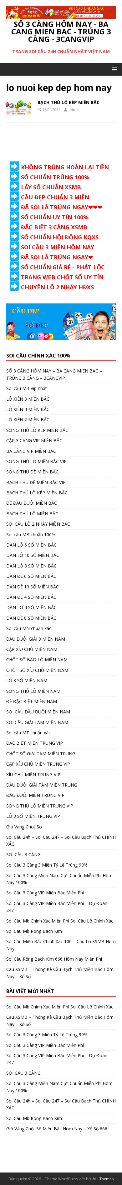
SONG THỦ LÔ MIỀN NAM (33, 691)
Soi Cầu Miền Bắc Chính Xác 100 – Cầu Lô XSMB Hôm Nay (61, 944)
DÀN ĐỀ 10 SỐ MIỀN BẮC (32, 587)
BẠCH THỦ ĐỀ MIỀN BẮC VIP (36, 482)
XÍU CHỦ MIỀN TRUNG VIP (33, 775)
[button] (113, 68)
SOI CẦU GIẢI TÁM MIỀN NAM (37, 722)
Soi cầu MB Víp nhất (26, 388)
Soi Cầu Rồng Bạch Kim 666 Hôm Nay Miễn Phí (54, 959)
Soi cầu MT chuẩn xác (28, 733)
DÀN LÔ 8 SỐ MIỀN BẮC (31, 566)
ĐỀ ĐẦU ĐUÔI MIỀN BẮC (31, 503)
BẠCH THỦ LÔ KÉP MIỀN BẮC (68, 102)
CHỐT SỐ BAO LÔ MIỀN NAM (37, 659)
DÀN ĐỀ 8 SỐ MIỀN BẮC (31, 618)
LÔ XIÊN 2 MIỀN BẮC (27, 419)
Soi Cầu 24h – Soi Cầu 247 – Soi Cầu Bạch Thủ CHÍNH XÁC (61, 840)
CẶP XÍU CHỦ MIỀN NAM (31, 649)
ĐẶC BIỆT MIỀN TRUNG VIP (34, 743)
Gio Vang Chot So (24, 827)
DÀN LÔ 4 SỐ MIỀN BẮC (31, 607)
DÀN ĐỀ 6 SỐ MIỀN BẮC (31, 576)
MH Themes (103, 1179)
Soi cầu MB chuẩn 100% (30, 535)
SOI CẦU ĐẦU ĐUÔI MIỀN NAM (38, 712)
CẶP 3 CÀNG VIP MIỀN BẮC (34, 440)
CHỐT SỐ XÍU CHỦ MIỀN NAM (37, 670)
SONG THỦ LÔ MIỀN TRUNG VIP (39, 806)
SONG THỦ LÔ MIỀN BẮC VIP (36, 461)
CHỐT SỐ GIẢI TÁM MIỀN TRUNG (40, 754)
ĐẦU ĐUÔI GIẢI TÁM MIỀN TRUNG (41, 785)
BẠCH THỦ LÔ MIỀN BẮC (32, 514)
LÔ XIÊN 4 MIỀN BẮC (27, 409)
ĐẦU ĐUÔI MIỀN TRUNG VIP (35, 795)
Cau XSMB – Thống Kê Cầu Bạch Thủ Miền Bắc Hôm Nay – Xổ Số (60, 972)
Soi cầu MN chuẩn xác (28, 628)
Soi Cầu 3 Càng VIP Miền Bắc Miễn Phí (45, 893)
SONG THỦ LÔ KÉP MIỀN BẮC (37, 430)
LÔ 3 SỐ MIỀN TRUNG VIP (33, 816)
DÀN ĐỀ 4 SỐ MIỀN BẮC (31, 597)
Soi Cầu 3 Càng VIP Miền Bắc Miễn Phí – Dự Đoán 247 (56, 906)
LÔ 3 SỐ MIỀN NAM (26, 680)
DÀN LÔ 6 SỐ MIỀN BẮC (31, 545)
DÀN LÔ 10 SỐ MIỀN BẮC (32, 555)
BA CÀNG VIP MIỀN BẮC (31, 451)
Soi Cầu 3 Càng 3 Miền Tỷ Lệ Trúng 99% (47, 865)
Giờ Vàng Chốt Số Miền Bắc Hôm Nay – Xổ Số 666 (56, 1129)
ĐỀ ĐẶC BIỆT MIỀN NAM (31, 701)
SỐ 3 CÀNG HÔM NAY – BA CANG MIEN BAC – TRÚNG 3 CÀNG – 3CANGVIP (54, 374)
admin (74, 109)
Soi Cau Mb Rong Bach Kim (34, 931)
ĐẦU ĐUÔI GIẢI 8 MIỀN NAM (35, 639)
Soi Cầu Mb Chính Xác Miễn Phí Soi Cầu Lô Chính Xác (59, 921)
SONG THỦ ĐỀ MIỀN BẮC (32, 472)
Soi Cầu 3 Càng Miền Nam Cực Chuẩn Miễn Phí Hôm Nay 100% (59, 878)
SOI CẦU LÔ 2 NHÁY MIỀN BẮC (38, 524)
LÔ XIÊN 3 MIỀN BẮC (27, 399)
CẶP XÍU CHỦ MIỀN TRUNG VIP (38, 764)
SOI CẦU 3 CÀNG (23, 855)
